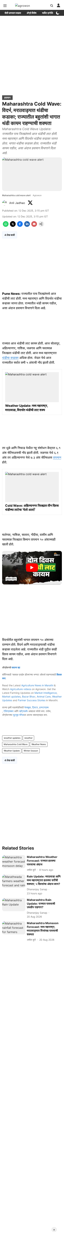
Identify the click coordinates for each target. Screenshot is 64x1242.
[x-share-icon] (13, 226)
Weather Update (12, 750)
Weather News (38, 744)
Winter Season (31, 750)
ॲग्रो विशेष (31, 12)
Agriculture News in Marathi (37, 685)
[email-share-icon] (34, 226)
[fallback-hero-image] (13, 861)
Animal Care (44, 696)
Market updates (11, 696)
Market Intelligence (45, 692)
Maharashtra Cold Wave (16, 744)
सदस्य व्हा (16, 667)
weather (28, 738)
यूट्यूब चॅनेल (18, 714)
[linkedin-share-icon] (27, 226)
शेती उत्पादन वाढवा (13, 12)
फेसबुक (27, 707)
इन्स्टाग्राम (44, 707)
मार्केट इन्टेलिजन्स (49, 12)
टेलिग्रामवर (9, 711)
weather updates (12, 738)
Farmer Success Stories (31, 700)
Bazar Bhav (28, 696)
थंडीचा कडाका (10, 358)
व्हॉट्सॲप (23, 711)
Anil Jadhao (17, 203)
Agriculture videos (20, 689)
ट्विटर (35, 707)
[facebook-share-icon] (20, 226)
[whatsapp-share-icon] (6, 226)
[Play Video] (32, 567)
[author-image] (5, 203)
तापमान (57, 457)
